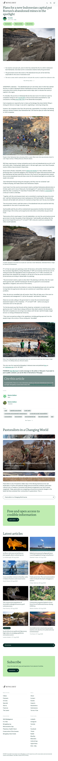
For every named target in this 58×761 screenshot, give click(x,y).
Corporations (8, 416)
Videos (5, 696)
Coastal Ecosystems (15, 410)
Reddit (32, 734)
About (32, 696)
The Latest (6, 710)
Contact (33, 698)
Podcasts (5, 698)
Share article (18, 24)
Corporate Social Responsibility (38, 413)
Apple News (34, 743)
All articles (8, 645)
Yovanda (10, 18)
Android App (34, 741)
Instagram (33, 721)
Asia (15, 19)
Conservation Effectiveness (11, 731)
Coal (5, 410)
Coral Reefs (27, 410)
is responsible (48, 191)
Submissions (34, 708)
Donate (33, 700)
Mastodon (33, 738)
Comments (8, 24)
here (45, 365)
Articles (5, 700)
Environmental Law (30, 416)
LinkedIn (33, 719)
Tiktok (32, 731)
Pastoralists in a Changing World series (16, 497)
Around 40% (21, 97)
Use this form (14, 371)
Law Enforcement (43, 416)
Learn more (12, 519)
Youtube (33, 724)
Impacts (33, 703)
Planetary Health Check (10, 729)
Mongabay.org (7, 724)
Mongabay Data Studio (9, 734)
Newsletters (34, 705)
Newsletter (12, 670)
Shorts (5, 705)
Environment (18, 416)
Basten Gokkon (12, 395)
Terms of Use (34, 710)
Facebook (33, 729)
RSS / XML (34, 746)
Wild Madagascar (8, 719)
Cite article (29, 24)
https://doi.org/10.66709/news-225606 (41, 384)
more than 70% (20, 99)
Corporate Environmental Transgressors (15, 413)
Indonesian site (9, 367)
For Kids (5, 721)
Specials (5, 703)
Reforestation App (8, 726)
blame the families (31, 170)
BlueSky (33, 736)
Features (5, 708)
